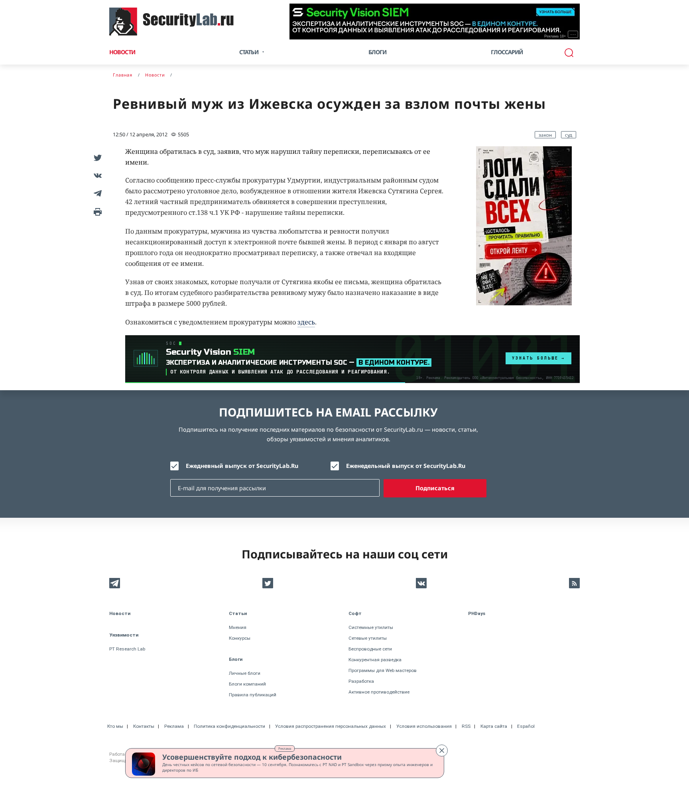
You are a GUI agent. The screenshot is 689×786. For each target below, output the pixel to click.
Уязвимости (123, 635)
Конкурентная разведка (375, 659)
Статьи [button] (248, 52)
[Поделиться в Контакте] (96, 175)
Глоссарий (507, 52)
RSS (466, 726)
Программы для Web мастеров (382, 670)
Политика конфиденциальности (229, 726)
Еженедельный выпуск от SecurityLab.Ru (405, 466)
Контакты (143, 726)
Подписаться (435, 488)
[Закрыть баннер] (442, 751)
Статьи (238, 613)
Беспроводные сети (370, 649)
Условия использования (424, 726)
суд (568, 135)
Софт (355, 613)
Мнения (237, 627)
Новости (122, 52)
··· (573, 34)
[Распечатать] (96, 211)
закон (545, 135)
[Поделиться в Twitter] (96, 157)
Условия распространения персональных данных (330, 726)
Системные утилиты (370, 627)
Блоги (377, 52)
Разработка (361, 681)
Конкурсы (239, 638)
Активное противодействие (378, 692)
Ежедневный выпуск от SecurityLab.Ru (242, 466)
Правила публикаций (252, 695)
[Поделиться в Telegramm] (96, 193)
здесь (306, 322)
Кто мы (115, 726)
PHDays (476, 613)
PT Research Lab (127, 649)
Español (526, 726)
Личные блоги (244, 673)
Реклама (284, 748)
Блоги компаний (247, 684)
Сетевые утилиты (367, 638)
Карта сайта (493, 726)
